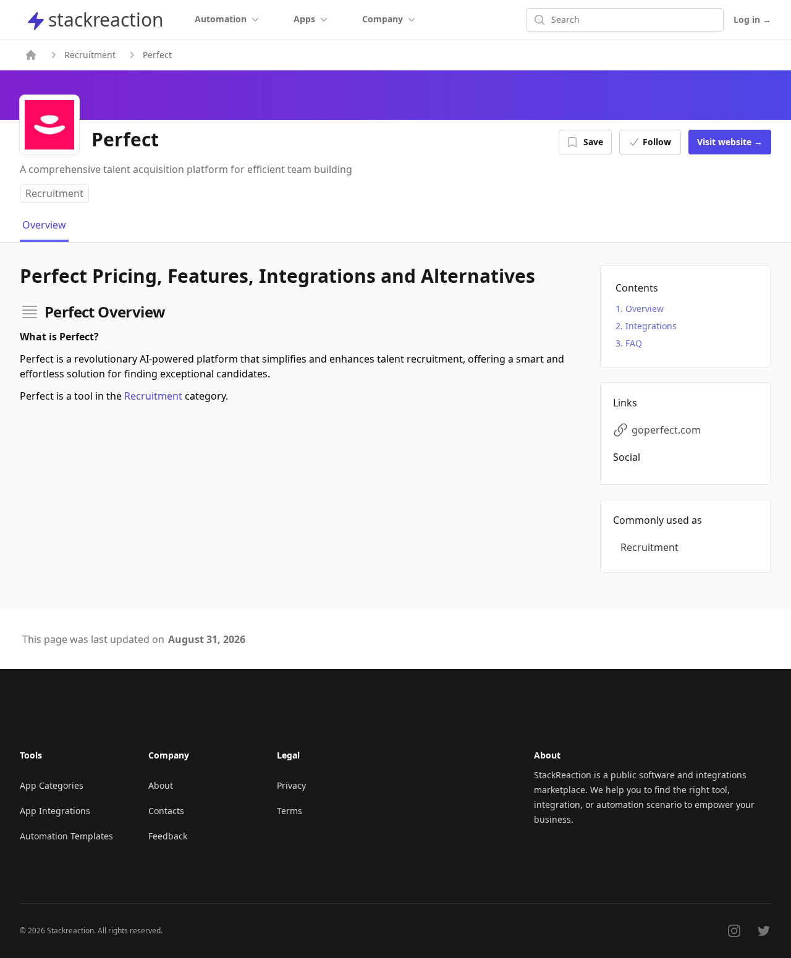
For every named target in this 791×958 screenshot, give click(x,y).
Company (382, 19)
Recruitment (90, 55)
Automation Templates (66, 836)
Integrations (651, 326)
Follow (657, 142)
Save (593, 142)
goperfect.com (666, 430)
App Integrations (55, 811)
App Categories (51, 785)
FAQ (633, 343)
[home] (31, 55)
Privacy (291, 785)
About (160, 785)
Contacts (166, 811)
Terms (289, 811)
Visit (730, 142)
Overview (644, 308)
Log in (752, 19)
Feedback (167, 836)
